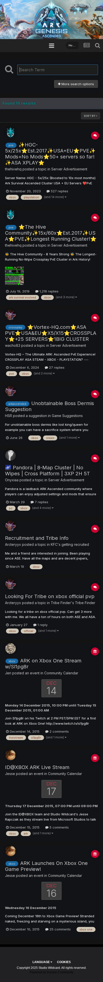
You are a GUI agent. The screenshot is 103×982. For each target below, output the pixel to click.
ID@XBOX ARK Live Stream (37, 767)
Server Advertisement (69, 169)
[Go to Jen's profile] (10, 648)
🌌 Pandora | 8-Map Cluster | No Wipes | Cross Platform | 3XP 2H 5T (47, 471)
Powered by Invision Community (52, 972)
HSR (8, 416)
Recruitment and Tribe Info (36, 538)
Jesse (10, 774)
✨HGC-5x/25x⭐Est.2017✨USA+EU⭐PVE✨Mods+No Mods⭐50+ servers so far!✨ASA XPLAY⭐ (50, 154)
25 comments (59, 929)
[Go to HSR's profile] (10, 391)
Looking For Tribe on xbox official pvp (49, 596)
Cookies (64, 962)
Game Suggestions (67, 416)
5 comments (58, 827)
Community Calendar (61, 673)
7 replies (41, 502)
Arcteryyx (13, 544)
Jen (8, 673)
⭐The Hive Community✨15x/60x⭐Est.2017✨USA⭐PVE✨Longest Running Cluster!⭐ (50, 233)
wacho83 (12, 345)
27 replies (56, 367)
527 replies (59, 191)
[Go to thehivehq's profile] (10, 132)
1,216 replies (48, 291)
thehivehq (13, 169)
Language (41, 962)
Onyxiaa (11, 480)
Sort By (90, 115)
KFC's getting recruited (70, 544)
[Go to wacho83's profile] (10, 314)
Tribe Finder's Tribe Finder (73, 603)
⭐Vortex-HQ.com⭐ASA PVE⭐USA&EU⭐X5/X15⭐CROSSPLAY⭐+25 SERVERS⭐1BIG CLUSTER (50, 333)
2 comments (58, 731)
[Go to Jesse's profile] (10, 755)
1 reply (42, 625)
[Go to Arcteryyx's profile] (10, 525)
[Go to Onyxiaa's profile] (10, 455)
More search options (77, 84)
